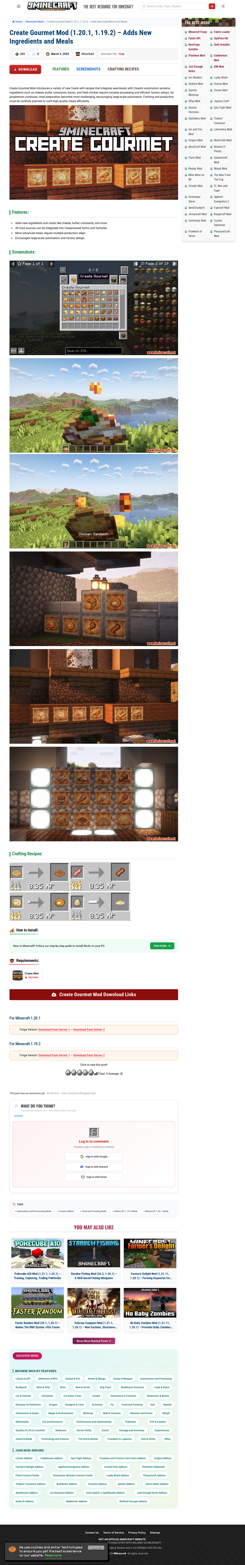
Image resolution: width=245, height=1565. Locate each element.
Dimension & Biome (158, 1395)
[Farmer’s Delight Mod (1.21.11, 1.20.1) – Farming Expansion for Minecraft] (150, 1253)
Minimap (88, 1413)
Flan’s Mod (195, 157)
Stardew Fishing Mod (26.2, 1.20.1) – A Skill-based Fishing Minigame (94, 1276)
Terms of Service (113, 1532)
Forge (121, 53)
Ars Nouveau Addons (62, 1492)
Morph (166, 1413)
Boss (63, 1387)
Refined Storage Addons (133, 1501)
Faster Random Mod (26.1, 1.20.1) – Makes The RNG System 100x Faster (37, 1325)
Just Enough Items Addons (152, 1492)
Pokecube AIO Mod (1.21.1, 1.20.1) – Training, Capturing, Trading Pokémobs (37, 1276)
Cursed (96, 1395)
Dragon (53, 1404)
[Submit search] (212, 6)
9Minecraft (120, 1553)
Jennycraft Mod (198, 214)
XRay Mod (194, 101)
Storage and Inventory (131, 1430)
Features (61, 69)
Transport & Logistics (119, 1439)
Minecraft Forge (198, 32)
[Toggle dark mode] (223, 6)
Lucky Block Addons (118, 1475)
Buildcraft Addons (67, 1484)
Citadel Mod (195, 186)
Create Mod (220, 90)
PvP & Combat (158, 1421)
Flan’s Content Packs (27, 1475)
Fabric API (194, 38)
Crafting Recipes (123, 69)
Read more (53, 1555)
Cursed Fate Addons (115, 1466)
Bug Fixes (105, 1387)
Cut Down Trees (72, 1395)
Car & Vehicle (23, 1395)
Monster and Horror (141, 1413)
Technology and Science (55, 1439)
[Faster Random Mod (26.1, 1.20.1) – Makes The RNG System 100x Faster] (37, 1302)
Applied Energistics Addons (73, 1466)
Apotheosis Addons (27, 1492)
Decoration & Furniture (123, 1395)
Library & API (23, 1378)
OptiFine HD (221, 38)
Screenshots (88, 69)
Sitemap (155, 1532)
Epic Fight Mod (222, 107)
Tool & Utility (148, 1439)
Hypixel (167, 1404)
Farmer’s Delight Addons (29, 1466)
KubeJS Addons (25, 1501)
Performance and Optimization (94, 1421)
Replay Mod (195, 168)
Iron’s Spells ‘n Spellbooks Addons (105, 1492)
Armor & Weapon (123, 1378)
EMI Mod (219, 66)
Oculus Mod (221, 83)
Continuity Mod (197, 220)
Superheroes (162, 1430)
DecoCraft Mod (197, 146)
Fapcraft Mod (221, 207)
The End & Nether (88, 1439)
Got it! (96, 1548)
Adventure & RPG (48, 1378)
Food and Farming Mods (94, 1211)
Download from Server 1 (54, 1029)
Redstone (60, 1430)
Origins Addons (162, 1458)
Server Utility (84, 1430)
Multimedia (22, 1421)
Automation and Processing (156, 1378)
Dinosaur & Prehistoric (28, 1404)
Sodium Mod (196, 83)
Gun (152, 1404)
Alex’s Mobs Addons (157, 1484)
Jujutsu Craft (221, 101)
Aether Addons (126, 1484)
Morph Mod (220, 168)
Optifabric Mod (197, 118)
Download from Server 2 (89, 1029)
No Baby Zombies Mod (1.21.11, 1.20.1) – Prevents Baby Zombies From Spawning (150, 1325)
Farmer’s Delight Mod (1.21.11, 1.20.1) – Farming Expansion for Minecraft (150, 1276)
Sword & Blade (24, 1439)
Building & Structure (132, 1387)
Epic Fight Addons (81, 1458)
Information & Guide (27, 1413)
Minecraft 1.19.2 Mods (126, 1211)
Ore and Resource (52, 1421)
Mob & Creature (112, 1413)
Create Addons (66, 1211)
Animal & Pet (72, 1378)
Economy (97, 1404)
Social (105, 1430)
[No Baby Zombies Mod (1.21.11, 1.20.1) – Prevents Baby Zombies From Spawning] (150, 1303)
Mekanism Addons (76, 1501)
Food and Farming (132, 1404)
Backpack (21, 1387)
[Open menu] (18, 6)
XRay (167, 1439)
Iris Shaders (195, 77)
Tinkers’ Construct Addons (31, 1484)
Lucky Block (221, 77)
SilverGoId (87, 54)
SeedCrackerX (197, 207)
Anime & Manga (97, 1378)
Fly (112, 1404)
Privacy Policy (137, 1532)
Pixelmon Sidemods (153, 1466)
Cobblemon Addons (52, 1458)
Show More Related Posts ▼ (94, 1341)
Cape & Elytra (161, 1387)
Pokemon (130, 1421)
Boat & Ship (43, 1387)
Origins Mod (195, 140)
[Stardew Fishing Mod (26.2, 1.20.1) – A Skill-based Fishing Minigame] (93, 1253)
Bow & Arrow (83, 1387)
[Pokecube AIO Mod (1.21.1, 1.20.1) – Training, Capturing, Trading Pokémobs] (37, 1253)
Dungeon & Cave (74, 1404)
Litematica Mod (223, 129)
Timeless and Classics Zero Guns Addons (122, 1458)
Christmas (47, 1395)
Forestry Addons (97, 1484)
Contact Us (92, 1532)
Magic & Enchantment (60, 1413)
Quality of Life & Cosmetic (30, 1430)
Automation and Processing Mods (34, 1211)
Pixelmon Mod (197, 55)
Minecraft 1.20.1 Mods (157, 1211)
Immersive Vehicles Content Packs (73, 1475)
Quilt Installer (222, 44)
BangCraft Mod (222, 214)
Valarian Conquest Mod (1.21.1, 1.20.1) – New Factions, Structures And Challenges (93, 1325)
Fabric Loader (222, 32)
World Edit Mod (223, 140)
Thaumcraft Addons (154, 1475)
